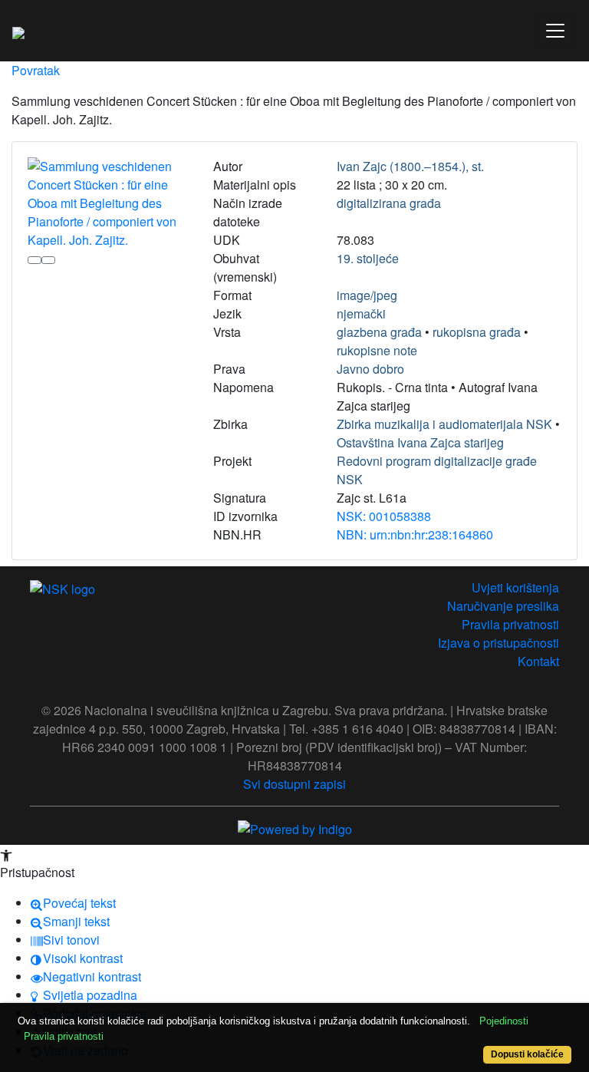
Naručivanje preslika (503, 606)
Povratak (36, 70)
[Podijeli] (48, 260)
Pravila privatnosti (510, 624)
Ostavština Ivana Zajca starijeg (420, 442)
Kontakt (538, 661)
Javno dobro (370, 369)
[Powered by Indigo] (295, 827)
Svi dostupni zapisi (294, 784)
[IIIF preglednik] (34, 260)
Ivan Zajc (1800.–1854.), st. (410, 166)
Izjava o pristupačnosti (498, 642)
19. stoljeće (368, 258)
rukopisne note (377, 350)
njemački (361, 313)
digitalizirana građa (389, 203)
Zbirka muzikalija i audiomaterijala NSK (444, 424)
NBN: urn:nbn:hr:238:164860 (415, 534)
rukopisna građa (477, 332)
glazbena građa (379, 332)
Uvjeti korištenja (515, 587)
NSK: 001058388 (384, 516)
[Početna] (18, 30)
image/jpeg (367, 295)
